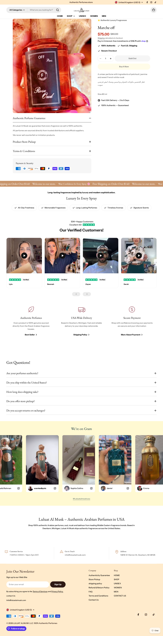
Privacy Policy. (57, 591)
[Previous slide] (76, 294)
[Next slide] (87, 294)
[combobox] (33, 10)
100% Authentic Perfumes (45, 623)
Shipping (101, 38)
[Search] (57, 9)
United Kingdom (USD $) (129, 2)
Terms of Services (40, 591)
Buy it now (124, 66)
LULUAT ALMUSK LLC (23, 623)
